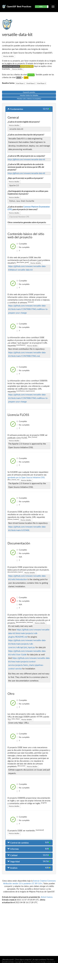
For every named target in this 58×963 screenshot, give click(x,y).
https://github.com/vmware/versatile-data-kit (26, 160)
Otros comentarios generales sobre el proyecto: (27, 223)
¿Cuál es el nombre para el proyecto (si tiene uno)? (29, 208)
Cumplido (17, 243)
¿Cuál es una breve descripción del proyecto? (26, 135)
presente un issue (8, 962)
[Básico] (31, 75)
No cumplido (17, 247)
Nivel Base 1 (20, 83)
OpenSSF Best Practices (19, 6)
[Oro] (26, 78)
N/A (17, 556)
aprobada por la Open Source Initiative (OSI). (26, 478)
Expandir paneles (29, 92)
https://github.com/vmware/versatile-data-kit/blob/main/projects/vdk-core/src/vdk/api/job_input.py (27, 643)
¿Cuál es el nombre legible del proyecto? (24, 122)
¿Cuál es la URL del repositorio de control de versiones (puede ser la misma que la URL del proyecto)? (26, 167)
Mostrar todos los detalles (29, 95)
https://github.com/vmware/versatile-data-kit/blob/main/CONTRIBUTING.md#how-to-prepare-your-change (28, 309)
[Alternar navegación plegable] (53, 6)
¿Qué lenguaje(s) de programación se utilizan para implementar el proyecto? (28, 192)
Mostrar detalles (8, 56)
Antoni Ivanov (46, 897)
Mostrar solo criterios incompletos (29, 99)
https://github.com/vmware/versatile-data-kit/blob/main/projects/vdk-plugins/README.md (29, 633)
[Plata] (19, 78)
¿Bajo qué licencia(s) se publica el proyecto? (25, 178)
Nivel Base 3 (41, 83)
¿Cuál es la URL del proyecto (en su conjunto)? (26, 156)
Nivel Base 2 (30, 83)
